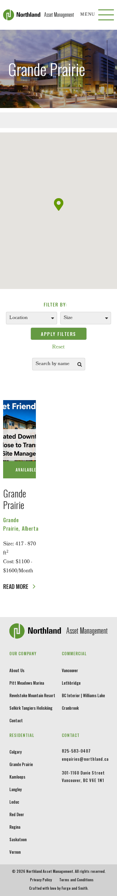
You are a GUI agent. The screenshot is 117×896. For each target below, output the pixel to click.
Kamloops (17, 777)
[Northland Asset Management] (41, 14)
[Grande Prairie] (19, 439)
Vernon (15, 852)
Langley (15, 789)
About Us (16, 670)
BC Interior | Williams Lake (83, 695)
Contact (16, 720)
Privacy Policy (41, 879)
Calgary (15, 752)
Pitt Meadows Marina (26, 683)
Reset (58, 347)
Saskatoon (18, 839)
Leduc (14, 802)
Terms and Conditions (76, 879)
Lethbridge (71, 683)
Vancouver (70, 670)
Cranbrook (70, 708)
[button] (58, 204)
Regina (14, 827)
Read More (16, 586)
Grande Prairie (14, 499)
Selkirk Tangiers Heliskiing (30, 708)
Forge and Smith (74, 888)
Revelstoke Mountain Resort (32, 695)
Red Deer (16, 814)
